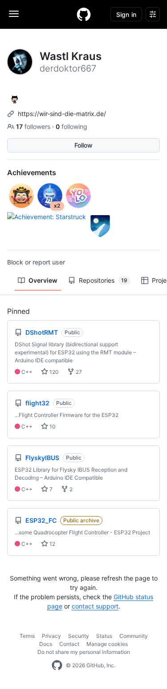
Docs (45, 644)
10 (52, 426)
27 (78, 372)
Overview (43, 280)
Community (133, 636)
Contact (69, 644)
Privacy (51, 636)
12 (51, 544)
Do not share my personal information (83, 652)
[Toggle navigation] (13, 13)
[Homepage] (84, 14)
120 (53, 372)
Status (104, 636)
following (71, 126)
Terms (27, 636)
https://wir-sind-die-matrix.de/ (62, 113)
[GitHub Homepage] (57, 665)
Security (78, 636)
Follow (83, 145)
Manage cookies (107, 644)
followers (34, 126)
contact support (95, 606)
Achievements (31, 172)
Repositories (103, 280)
